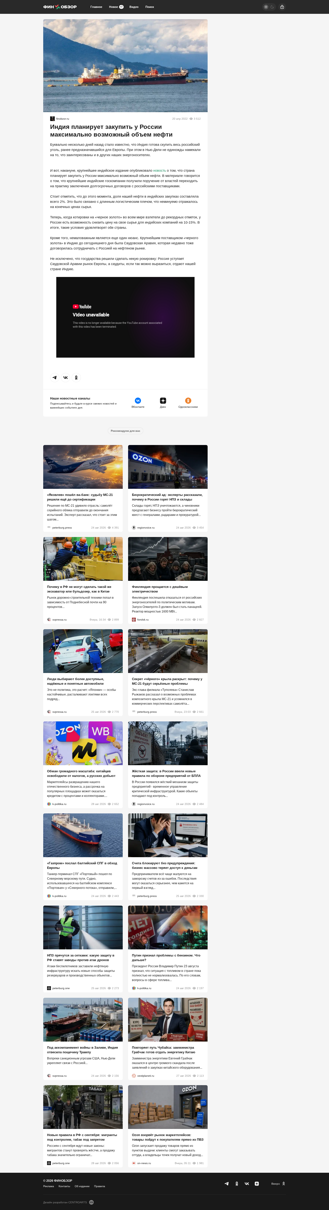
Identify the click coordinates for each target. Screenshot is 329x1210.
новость (159, 170)
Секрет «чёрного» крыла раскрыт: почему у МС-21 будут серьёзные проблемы (167, 681)
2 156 (115, 1075)
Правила (99, 1186)
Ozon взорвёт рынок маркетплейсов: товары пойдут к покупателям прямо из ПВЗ (168, 1137)
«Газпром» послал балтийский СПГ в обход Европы (82, 865)
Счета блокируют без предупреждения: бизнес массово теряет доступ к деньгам (164, 865)
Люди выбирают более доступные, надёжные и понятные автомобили (75, 681)
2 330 (200, 896)
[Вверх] (278, 1184)
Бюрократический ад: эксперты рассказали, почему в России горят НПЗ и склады (167, 497)
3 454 (200, 527)
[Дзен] (257, 1184)
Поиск (149, 6)
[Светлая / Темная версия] (269, 7)
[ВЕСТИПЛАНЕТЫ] (133, 1075)
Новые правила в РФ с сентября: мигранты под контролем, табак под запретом (82, 1137)
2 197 (200, 988)
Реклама (48, 1186)
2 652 (115, 803)
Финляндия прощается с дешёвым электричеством (160, 589)
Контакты (64, 1186)
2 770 (115, 711)
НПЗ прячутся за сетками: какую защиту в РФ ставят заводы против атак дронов (80, 958)
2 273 (115, 988)
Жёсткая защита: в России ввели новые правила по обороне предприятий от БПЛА (166, 773)
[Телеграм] (227, 1184)
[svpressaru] (49, 619)
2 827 (200, 619)
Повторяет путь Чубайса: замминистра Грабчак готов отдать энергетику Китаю (163, 1050)
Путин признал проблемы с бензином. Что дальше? (166, 958)
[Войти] (282, 7)
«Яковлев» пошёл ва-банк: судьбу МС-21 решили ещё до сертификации (80, 497)
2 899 (115, 619)
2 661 (200, 711)
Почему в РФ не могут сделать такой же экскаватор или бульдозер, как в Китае (79, 589)
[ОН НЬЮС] (133, 1163)
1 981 (200, 1163)
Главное (96, 6)
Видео (133, 6)
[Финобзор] (60, 7)
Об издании (82, 1186)
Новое (116, 6)
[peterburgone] (49, 988)
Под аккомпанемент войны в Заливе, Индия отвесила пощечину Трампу (82, 1050)
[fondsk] (133, 619)
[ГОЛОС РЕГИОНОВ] (133, 527)
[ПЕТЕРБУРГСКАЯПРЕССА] (49, 527)
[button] (54, 377)
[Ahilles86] (52, 119)
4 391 (115, 527)
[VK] (247, 1184)
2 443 (115, 896)
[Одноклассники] (237, 1184)
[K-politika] (49, 803)
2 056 (115, 1163)
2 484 (200, 803)
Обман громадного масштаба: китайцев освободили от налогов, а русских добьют (81, 773)
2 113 (200, 1075)
